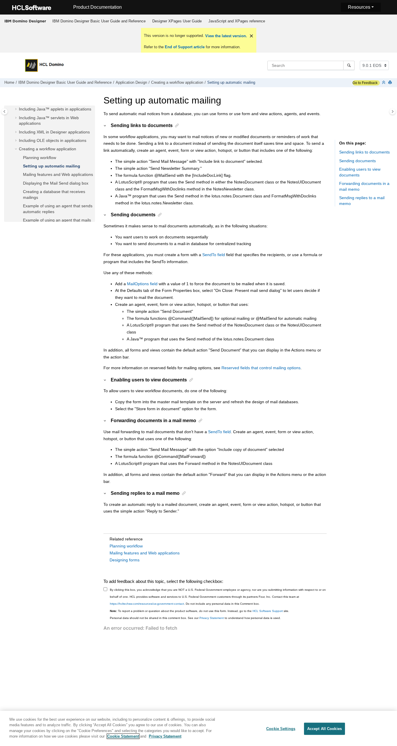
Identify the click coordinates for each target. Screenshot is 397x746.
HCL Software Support (268, 611)
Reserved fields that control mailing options (261, 367)
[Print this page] (391, 82)
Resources (359, 7)
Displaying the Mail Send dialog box (55, 183)
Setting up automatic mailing (231, 83)
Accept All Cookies (324, 729)
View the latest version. (225, 36)
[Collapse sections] (384, 82)
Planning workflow (39, 157)
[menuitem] (99, 21)
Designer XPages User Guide (177, 21)
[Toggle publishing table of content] (4, 111)
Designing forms (125, 560)
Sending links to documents (364, 152)
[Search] (349, 65)
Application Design (131, 83)
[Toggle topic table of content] (392, 111)
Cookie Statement (123, 736)
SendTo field (213, 254)
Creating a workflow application (177, 83)
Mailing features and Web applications (58, 174)
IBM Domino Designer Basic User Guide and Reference (99, 21)
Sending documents (357, 160)
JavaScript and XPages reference (236, 21)
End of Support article (185, 47)
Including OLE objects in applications (52, 140)
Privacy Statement (211, 618)
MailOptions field (142, 283)
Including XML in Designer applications (54, 132)
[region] (198, 728)
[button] (16, 110)
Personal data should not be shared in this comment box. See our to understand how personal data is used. (195, 618)
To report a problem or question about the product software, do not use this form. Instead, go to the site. (199, 611)
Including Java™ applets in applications (55, 109)
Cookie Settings (280, 729)
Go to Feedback (365, 83)
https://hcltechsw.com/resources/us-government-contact (147, 603)
